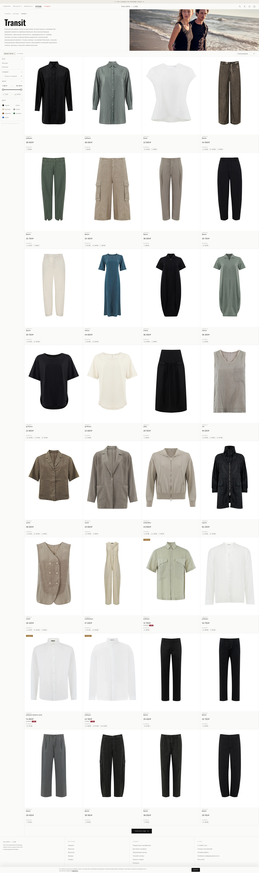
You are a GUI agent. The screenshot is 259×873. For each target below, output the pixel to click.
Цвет (4, 100)
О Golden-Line (202, 845)
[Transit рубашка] (54, 95)
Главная (7, 13)
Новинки (71, 845)
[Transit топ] (230, 384)
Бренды (16, 13)
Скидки (5, 72)
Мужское (71, 852)
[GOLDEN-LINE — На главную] (129, 6)
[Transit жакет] (54, 480)
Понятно (195, 869)
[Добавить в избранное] (80, 59)
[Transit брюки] (230, 95)
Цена (4, 81)
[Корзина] (254, 6)
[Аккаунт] (244, 6)
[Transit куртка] (230, 480)
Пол (3, 59)
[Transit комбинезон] (112, 576)
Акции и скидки (138, 859)
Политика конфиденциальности (208, 856)
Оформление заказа (140, 852)
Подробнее (75, 870)
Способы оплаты (138, 856)
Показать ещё (140, 831)
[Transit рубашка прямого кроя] (54, 672)
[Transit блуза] (171, 95)
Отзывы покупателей (204, 849)
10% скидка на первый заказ (129, 1)
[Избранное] (249, 6)
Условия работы (203, 852)
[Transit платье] (112, 288)
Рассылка (200, 859)
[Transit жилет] (54, 576)
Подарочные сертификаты (142, 845)
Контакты (136, 863)
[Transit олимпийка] (171, 480)
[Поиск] (239, 6)
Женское (71, 849)
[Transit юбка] (171, 384)
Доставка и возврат (139, 849)
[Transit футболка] (54, 384)
